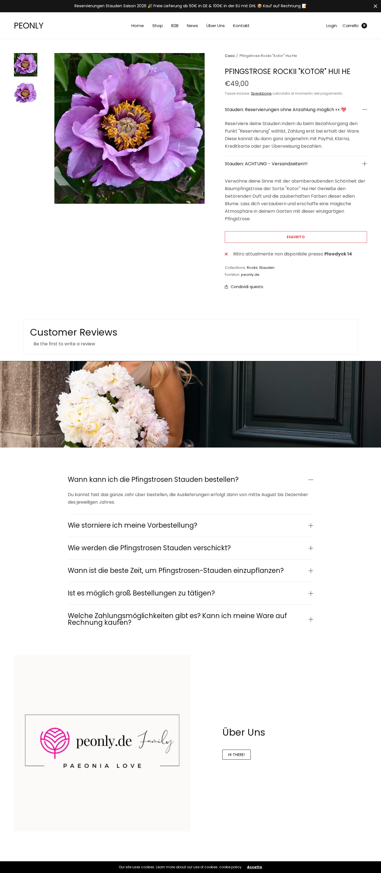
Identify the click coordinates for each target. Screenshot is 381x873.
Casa (230, 55)
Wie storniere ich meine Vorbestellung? (132, 525)
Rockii (252, 267)
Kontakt (241, 25)
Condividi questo (247, 287)
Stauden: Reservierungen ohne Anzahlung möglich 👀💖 (285, 109)
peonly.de (250, 274)
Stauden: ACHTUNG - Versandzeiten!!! (266, 164)
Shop (157, 25)
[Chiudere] (375, 6)
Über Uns (215, 25)
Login (331, 25)
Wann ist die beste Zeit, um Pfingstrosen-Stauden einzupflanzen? (176, 570)
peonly (29, 26)
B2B (175, 25)
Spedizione (261, 93)
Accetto (254, 867)
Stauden (266, 267)
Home (137, 25)
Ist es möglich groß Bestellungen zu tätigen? (141, 593)
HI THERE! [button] (236, 754)
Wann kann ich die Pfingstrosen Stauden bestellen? (153, 479)
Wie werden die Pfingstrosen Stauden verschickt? (149, 548)
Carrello (351, 25)
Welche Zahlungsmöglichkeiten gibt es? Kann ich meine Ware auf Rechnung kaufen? (177, 619)
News (192, 25)
